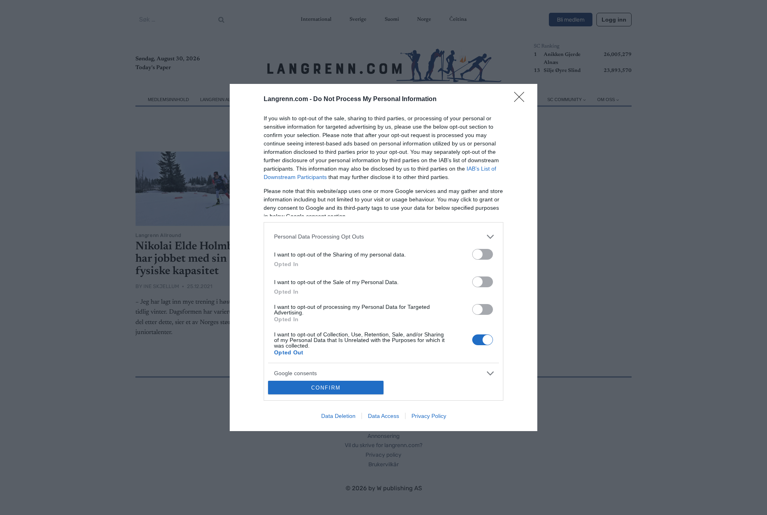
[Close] (521, 99)
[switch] (482, 254)
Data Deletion (338, 416)
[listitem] (383, 237)
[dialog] (383, 257)
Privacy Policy (428, 416)
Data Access (383, 416)
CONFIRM (326, 388)
